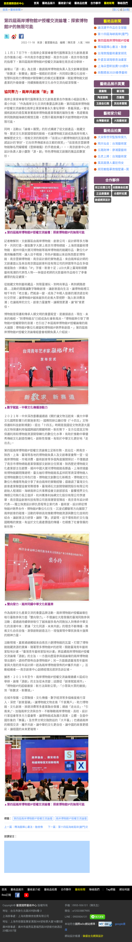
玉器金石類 (102, 103)
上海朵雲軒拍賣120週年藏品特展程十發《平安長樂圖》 (113, 66)
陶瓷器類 (103, 97)
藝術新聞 (15, 9)
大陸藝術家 (120, 120)
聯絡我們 (94, 889)
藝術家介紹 (112, 113)
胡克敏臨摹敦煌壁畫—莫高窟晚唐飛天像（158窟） (113, 169)
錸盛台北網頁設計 (93, 936)
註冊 (126, 9)
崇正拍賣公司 (102, 187)
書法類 (120, 91)
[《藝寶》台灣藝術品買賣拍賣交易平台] (14, 3)
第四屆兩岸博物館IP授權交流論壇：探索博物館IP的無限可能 (113, 41)
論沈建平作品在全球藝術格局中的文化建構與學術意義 (112, 28)
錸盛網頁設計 (102, 199)
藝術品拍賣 (112, 131)
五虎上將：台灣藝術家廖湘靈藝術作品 (112, 157)
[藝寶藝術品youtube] (26, 895)
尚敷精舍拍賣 (120, 187)
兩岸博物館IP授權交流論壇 (71, 818)
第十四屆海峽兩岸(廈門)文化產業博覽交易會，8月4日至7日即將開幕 (113, 34)
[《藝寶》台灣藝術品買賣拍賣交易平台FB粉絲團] (17, 895)
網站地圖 (124, 889)
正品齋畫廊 (102, 193)
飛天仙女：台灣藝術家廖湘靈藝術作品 (112, 144)
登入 (115, 9)
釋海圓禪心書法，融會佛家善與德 (112, 47)
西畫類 (120, 97)
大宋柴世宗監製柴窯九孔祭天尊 (112, 137)
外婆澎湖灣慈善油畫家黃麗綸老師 (112, 60)
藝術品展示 (17, 889)
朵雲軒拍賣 (120, 193)
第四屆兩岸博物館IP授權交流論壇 (33, 818)
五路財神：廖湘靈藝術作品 (112, 150)
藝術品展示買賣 (112, 84)
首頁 (5, 9)
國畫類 (103, 91)
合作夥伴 (112, 180)
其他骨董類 (120, 103)
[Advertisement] (111, 222)
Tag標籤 (110, 889)
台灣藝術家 (102, 120)
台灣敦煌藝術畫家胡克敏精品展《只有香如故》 (113, 53)
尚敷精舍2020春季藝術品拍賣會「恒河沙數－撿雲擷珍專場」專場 (112, 73)
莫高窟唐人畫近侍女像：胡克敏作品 (111, 163)
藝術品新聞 (112, 21)
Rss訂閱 (6, 894)
